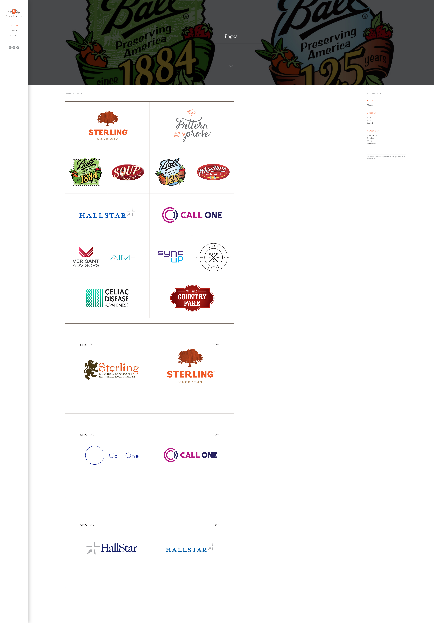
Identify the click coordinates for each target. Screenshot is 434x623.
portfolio (14, 26)
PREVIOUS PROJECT (73, 93)
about (14, 30)
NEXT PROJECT (373, 94)
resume (14, 35)
